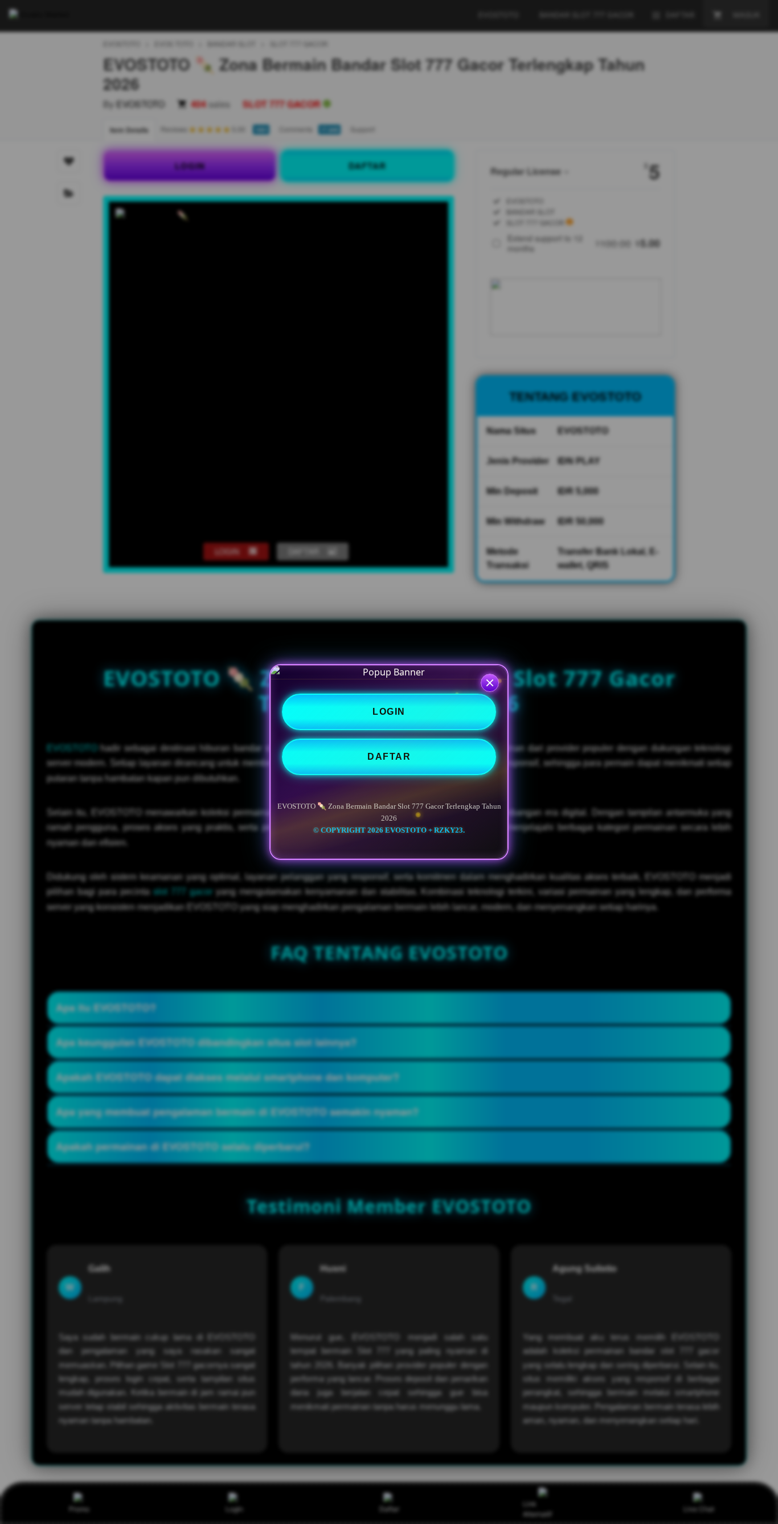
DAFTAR (389, 756)
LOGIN (389, 711)
